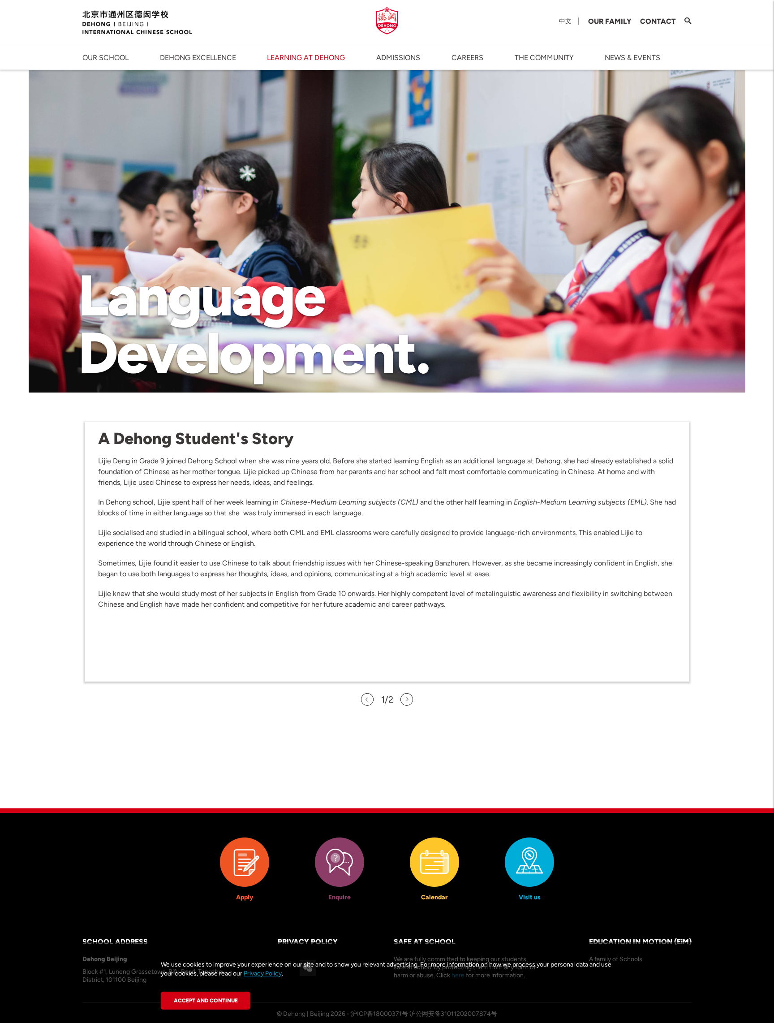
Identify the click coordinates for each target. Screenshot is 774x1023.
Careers (467, 57)
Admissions (398, 57)
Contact (658, 21)
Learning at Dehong (306, 57)
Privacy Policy (263, 973)
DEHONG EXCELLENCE (198, 57)
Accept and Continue (206, 1000)
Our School (105, 57)
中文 (565, 21)
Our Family (610, 21)
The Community (544, 57)
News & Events (632, 57)
